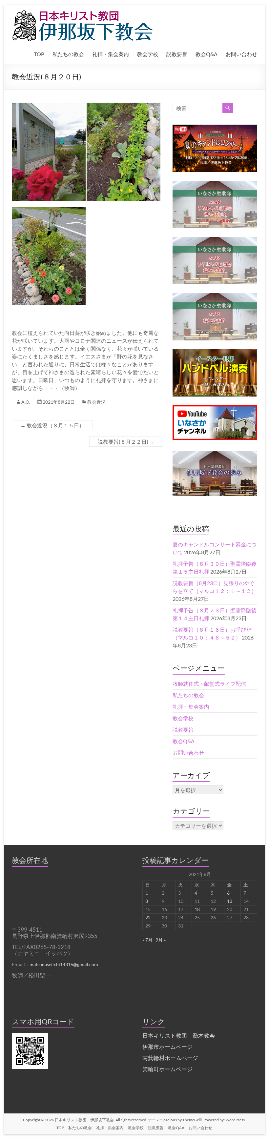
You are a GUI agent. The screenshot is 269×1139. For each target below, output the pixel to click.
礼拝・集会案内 (110, 54)
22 (148, 917)
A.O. (25, 402)
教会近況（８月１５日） (52, 425)
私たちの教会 (68, 54)
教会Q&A (206, 54)
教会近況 (96, 402)
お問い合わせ (241, 54)
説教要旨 (176, 54)
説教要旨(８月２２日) (126, 441)
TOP (39, 54)
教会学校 (147, 54)
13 (229, 901)
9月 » (160, 940)
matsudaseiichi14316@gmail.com (64, 964)
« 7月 (147, 940)
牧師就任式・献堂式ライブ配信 (209, 684)
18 (197, 909)
